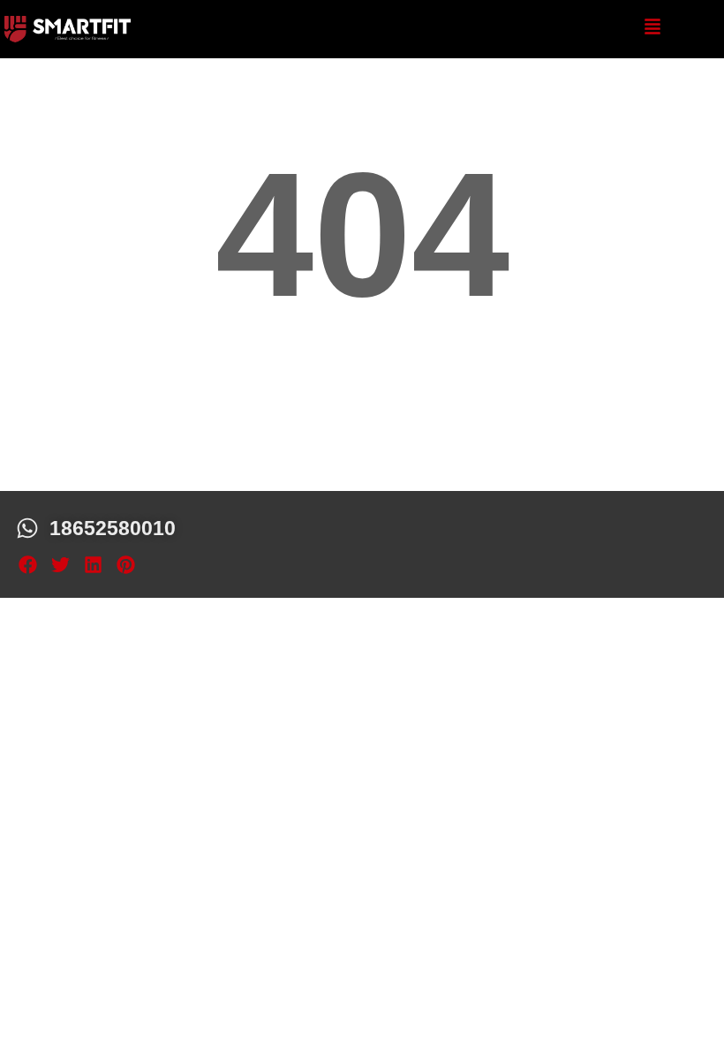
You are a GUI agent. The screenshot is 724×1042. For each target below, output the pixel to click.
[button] (28, 565)
